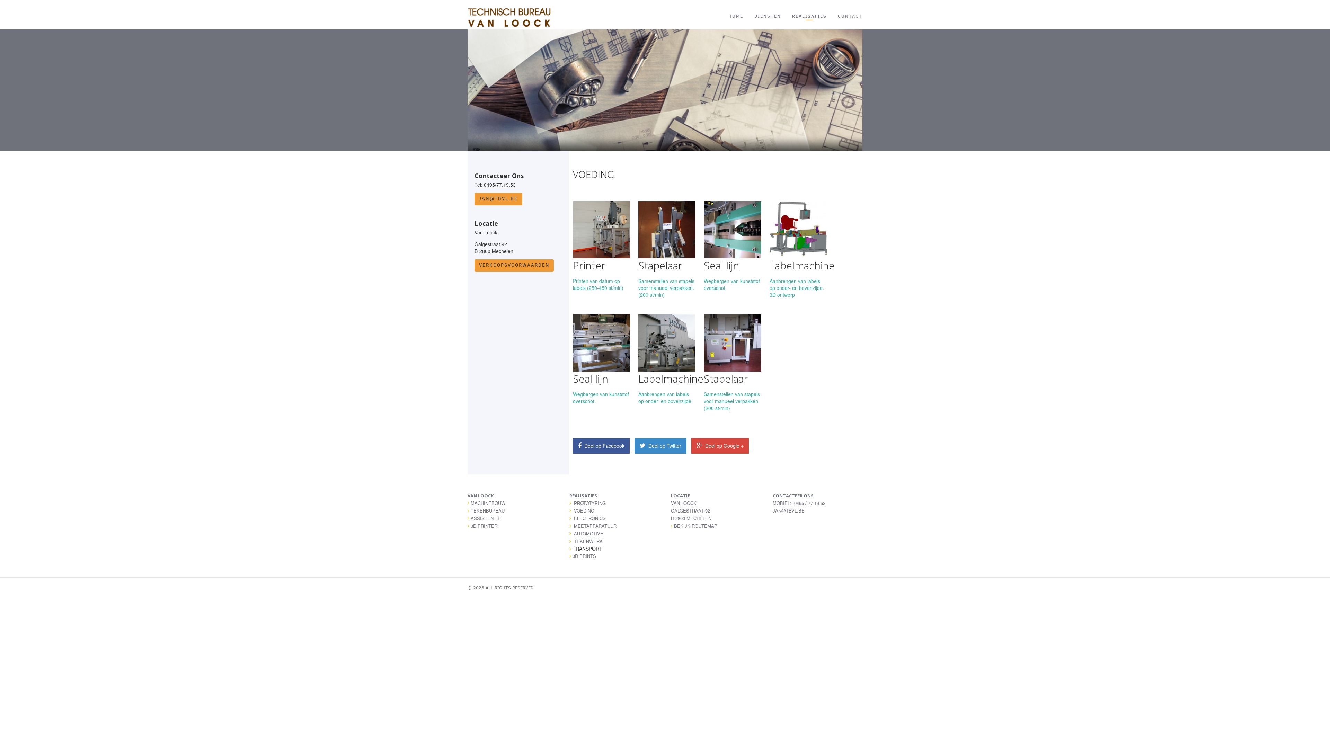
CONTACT (850, 16)
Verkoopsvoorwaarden (514, 265)
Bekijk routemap (695, 526)
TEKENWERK (588, 541)
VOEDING (584, 510)
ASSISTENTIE (486, 518)
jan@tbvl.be (498, 198)
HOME (735, 16)
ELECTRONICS (590, 518)
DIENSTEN (767, 16)
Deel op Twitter (664, 445)
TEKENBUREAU (488, 510)
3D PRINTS (584, 556)
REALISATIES (809, 16)
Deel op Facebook (603, 445)
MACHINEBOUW (488, 503)
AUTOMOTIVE (588, 533)
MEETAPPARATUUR (595, 526)
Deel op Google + (724, 445)
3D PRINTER (484, 526)
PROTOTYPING (590, 503)
